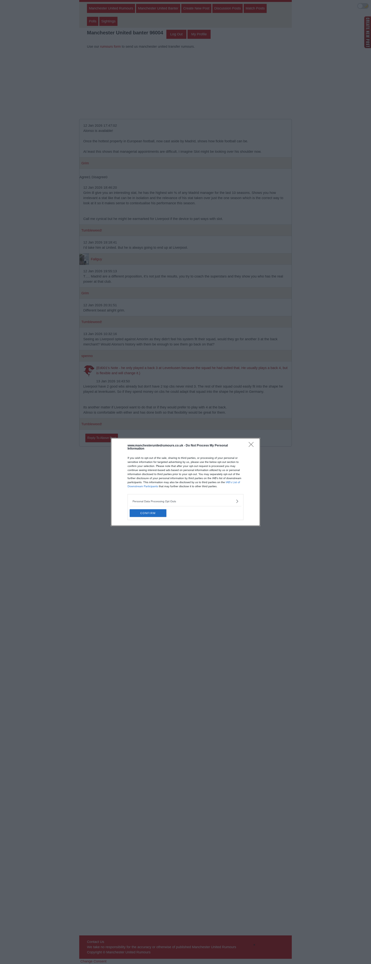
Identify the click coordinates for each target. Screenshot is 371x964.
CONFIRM (148, 513)
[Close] (252, 445)
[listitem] (185, 501)
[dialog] (185, 482)
